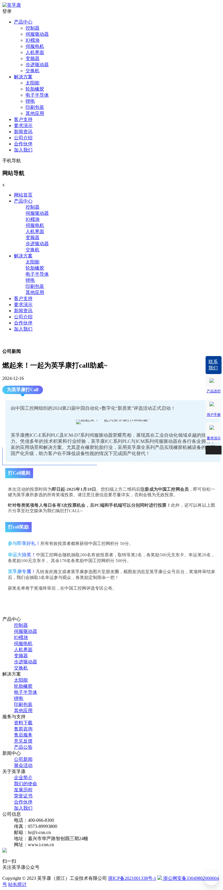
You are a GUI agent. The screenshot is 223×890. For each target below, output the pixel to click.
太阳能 (32, 82)
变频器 (32, 58)
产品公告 (23, 747)
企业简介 (23, 777)
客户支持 (23, 119)
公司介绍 (23, 137)
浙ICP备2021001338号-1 (132, 878)
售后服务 (23, 734)
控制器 (32, 28)
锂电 (30, 101)
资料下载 (23, 722)
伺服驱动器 (37, 34)
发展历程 (23, 789)
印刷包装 (35, 107)
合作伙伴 (23, 143)
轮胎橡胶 (35, 88)
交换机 (32, 70)
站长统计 (17, 884)
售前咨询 (23, 728)
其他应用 (35, 113)
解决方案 (23, 76)
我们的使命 (25, 783)
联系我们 (213, 364)
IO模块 (33, 40)
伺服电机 (35, 46)
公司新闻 (23, 759)
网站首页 (23, 194)
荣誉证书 (23, 795)
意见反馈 (23, 741)
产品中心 (23, 21)
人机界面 (35, 52)
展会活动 (23, 765)
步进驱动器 (37, 64)
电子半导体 (37, 95)
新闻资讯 (23, 131)
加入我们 (23, 149)
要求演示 (23, 125)
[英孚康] (11, 5)
